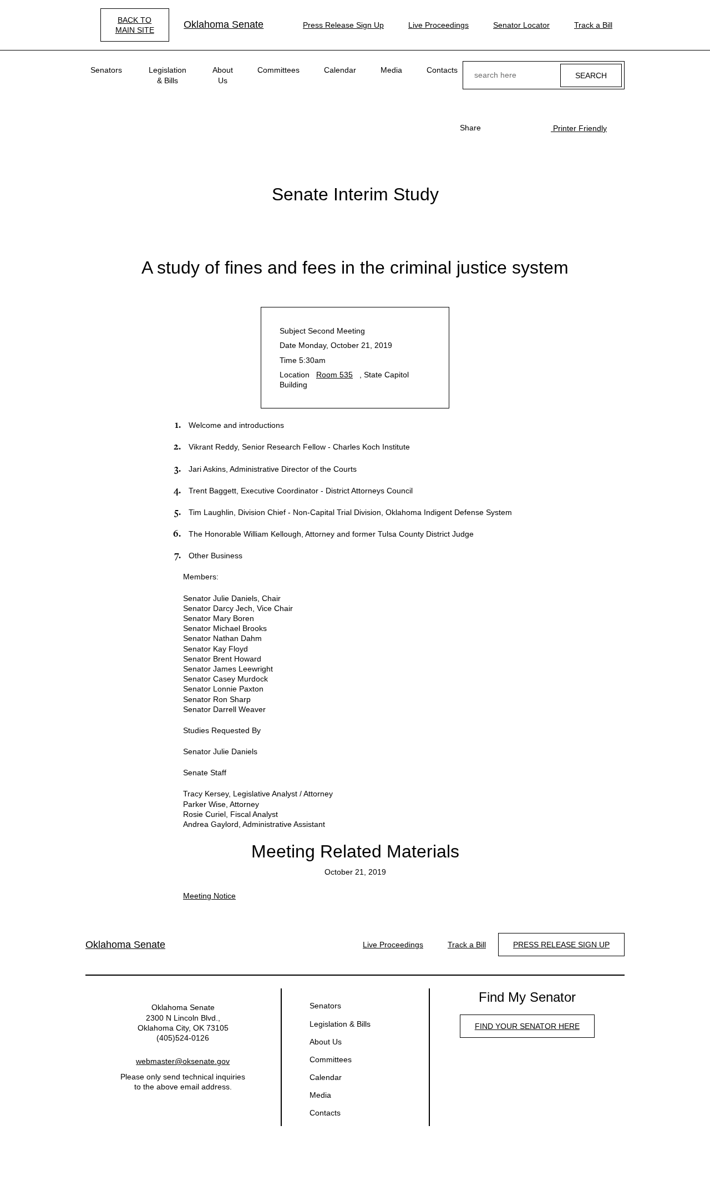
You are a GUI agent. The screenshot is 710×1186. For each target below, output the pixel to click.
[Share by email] (531, 128)
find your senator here (527, 1026)
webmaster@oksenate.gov (183, 1061)
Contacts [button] (442, 69)
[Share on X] (513, 128)
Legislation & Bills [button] (167, 74)
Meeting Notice (209, 895)
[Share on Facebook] (495, 128)
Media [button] (391, 69)
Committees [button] (278, 69)
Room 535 (334, 374)
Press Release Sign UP (561, 944)
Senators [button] (106, 69)
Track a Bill (593, 25)
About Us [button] (222, 74)
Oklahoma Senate (223, 24)
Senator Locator (521, 25)
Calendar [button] (340, 69)
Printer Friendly (579, 128)
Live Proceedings (438, 25)
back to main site (134, 25)
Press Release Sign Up (343, 25)
